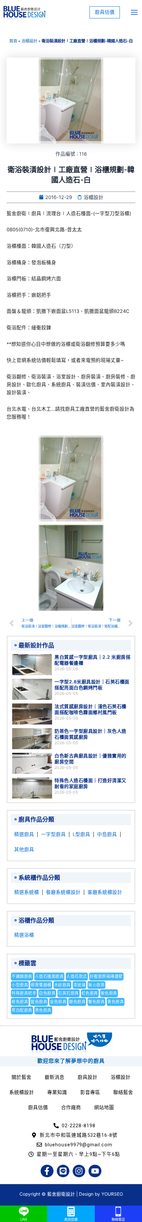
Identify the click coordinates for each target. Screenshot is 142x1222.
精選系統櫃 (26, 892)
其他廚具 (24, 850)
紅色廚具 (90, 993)
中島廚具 (107, 834)
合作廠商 (71, 1107)
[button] (104, 12)
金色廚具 (58, 1001)
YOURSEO (112, 1194)
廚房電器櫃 (41, 984)
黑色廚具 (43, 1010)
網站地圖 (104, 1107)
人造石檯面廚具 (49, 976)
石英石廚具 (68, 993)
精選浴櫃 (24, 935)
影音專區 (90, 1092)
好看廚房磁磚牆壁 (106, 976)
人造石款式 (76, 976)
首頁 (13, 40)
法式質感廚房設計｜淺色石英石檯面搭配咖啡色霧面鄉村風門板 (90, 709)
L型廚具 (81, 834)
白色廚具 (47, 993)
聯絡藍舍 (123, 1092)
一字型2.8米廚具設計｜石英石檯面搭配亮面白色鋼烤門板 (91, 684)
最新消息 (54, 1077)
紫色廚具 (109, 993)
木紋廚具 (62, 984)
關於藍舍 (21, 1077)
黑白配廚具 (22, 1010)
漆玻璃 (79, 984)
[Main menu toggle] (134, 12)
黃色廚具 (115, 1001)
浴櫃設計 (29, 40)
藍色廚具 (39, 1001)
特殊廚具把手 (24, 993)
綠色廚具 (20, 1001)
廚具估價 (38, 1107)
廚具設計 (87, 1077)
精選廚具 (24, 834)
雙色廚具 (96, 1001)
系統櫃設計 (21, 1092)
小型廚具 (20, 984)
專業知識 (57, 1092)
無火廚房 (96, 984)
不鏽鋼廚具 (22, 976)
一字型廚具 (53, 834)
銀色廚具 (77, 1001)
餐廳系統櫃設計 (63, 892)
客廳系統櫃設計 (105, 892)
